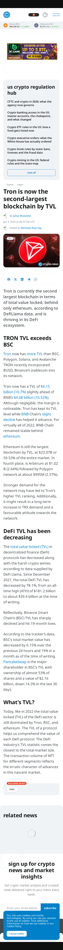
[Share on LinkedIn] (22, 279)
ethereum (11, 436)
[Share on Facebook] (8, 279)
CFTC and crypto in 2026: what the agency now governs (29, 103)
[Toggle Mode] (45, 14)
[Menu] (56, 14)
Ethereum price (46, 25)
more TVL (35, 353)
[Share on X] (15, 279)
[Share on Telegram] (28, 279)
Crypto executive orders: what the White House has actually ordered (29, 139)
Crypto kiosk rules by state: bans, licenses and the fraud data (29, 150)
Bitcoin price (16, 25)
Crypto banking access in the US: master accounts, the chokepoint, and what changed (29, 116)
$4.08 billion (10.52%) (31, 397)
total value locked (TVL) (29, 546)
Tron (7, 353)
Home (10, 184)
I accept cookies (16, 933)
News (20, 184)
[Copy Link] (35, 279)
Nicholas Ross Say (31, 227)
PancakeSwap (14, 661)
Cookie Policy (14, 926)
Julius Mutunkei (22, 215)
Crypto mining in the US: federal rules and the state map (28, 161)
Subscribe (50, 908)
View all (31, 172)
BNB (25, 414)
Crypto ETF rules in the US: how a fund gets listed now (28, 128)
